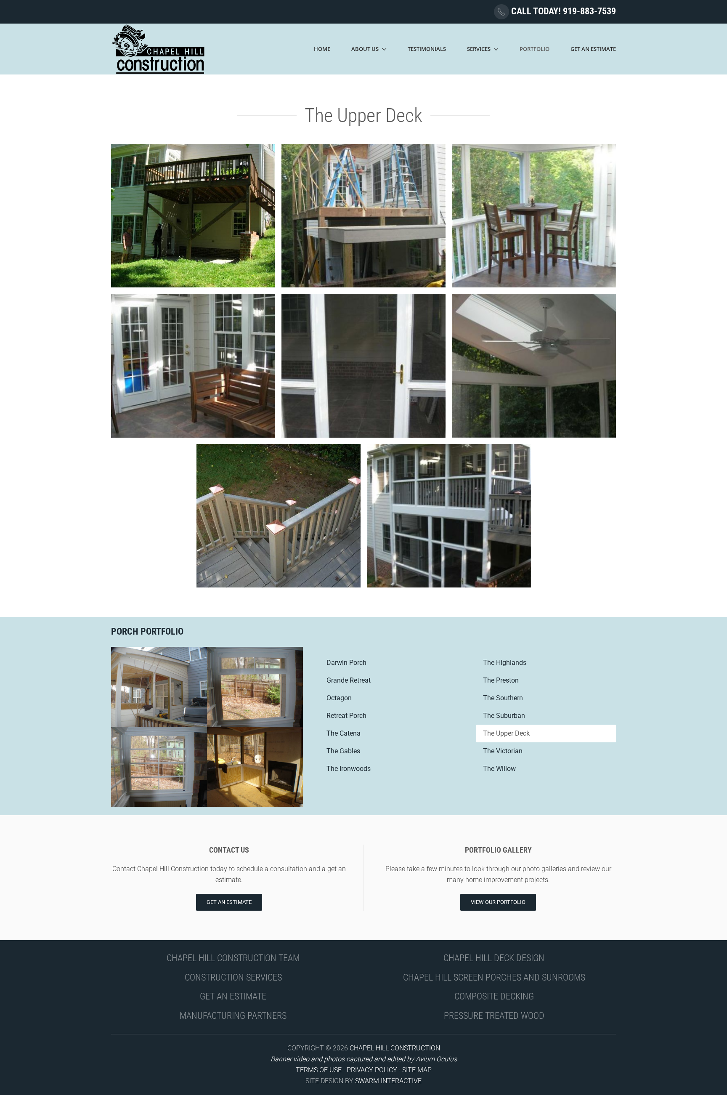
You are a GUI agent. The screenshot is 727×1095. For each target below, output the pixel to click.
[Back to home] (158, 49)
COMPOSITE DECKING (494, 996)
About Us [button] (365, 49)
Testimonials (427, 49)
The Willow (499, 769)
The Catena (343, 733)
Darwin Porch (346, 663)
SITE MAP (417, 1070)
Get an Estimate (229, 902)
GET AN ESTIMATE (233, 996)
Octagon (339, 698)
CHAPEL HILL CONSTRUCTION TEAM (233, 958)
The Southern (503, 698)
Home (322, 49)
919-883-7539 (589, 11)
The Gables (343, 751)
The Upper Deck (506, 733)
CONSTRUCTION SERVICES (233, 977)
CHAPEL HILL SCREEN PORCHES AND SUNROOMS (494, 977)
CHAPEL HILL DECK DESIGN (493, 958)
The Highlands (504, 663)
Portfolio (534, 49)
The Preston (501, 680)
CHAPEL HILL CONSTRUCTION (395, 1048)
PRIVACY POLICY (372, 1070)
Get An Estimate (593, 49)
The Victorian (503, 751)
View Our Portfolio (498, 902)
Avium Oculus (436, 1059)
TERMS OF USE (319, 1070)
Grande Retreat (348, 680)
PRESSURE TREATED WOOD (494, 1015)
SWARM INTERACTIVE (388, 1081)
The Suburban (504, 716)
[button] (193, 215)
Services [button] (479, 49)
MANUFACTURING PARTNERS (233, 1015)
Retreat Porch (346, 716)
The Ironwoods (348, 769)
